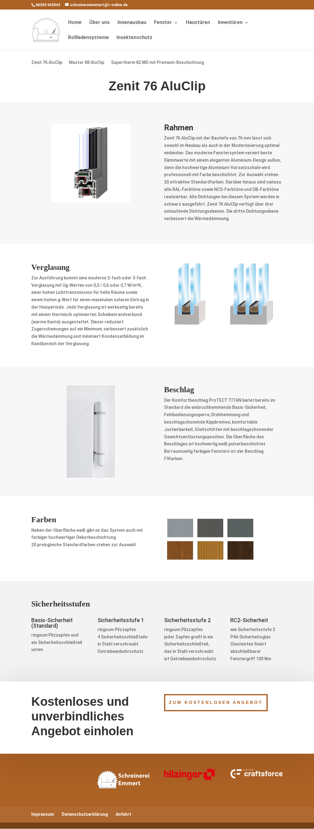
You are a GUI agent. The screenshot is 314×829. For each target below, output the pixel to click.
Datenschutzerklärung (85, 814)
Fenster (163, 22)
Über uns (99, 22)
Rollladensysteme (88, 37)
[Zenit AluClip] (91, 200)
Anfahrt (123, 814)
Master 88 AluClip (86, 62)
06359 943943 (48, 5)
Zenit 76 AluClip (46, 62)
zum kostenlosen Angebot (216, 702)
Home (75, 22)
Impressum (42, 814)
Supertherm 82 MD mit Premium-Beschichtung (157, 62)
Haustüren (198, 22)
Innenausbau (131, 22)
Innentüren (230, 22)
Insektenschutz (134, 37)
